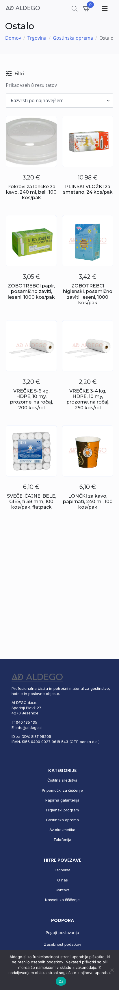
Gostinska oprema (73, 38)
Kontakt (62, 890)
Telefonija (62, 839)
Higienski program (62, 810)
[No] (112, 970)
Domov (13, 38)
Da (61, 981)
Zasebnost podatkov (62, 944)
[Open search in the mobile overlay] (74, 8)
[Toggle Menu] (104, 8)
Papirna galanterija (62, 800)
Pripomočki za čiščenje (62, 790)
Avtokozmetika (62, 829)
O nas (62, 880)
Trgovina (37, 38)
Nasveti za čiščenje (62, 899)
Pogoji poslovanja (62, 932)
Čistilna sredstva (62, 780)
